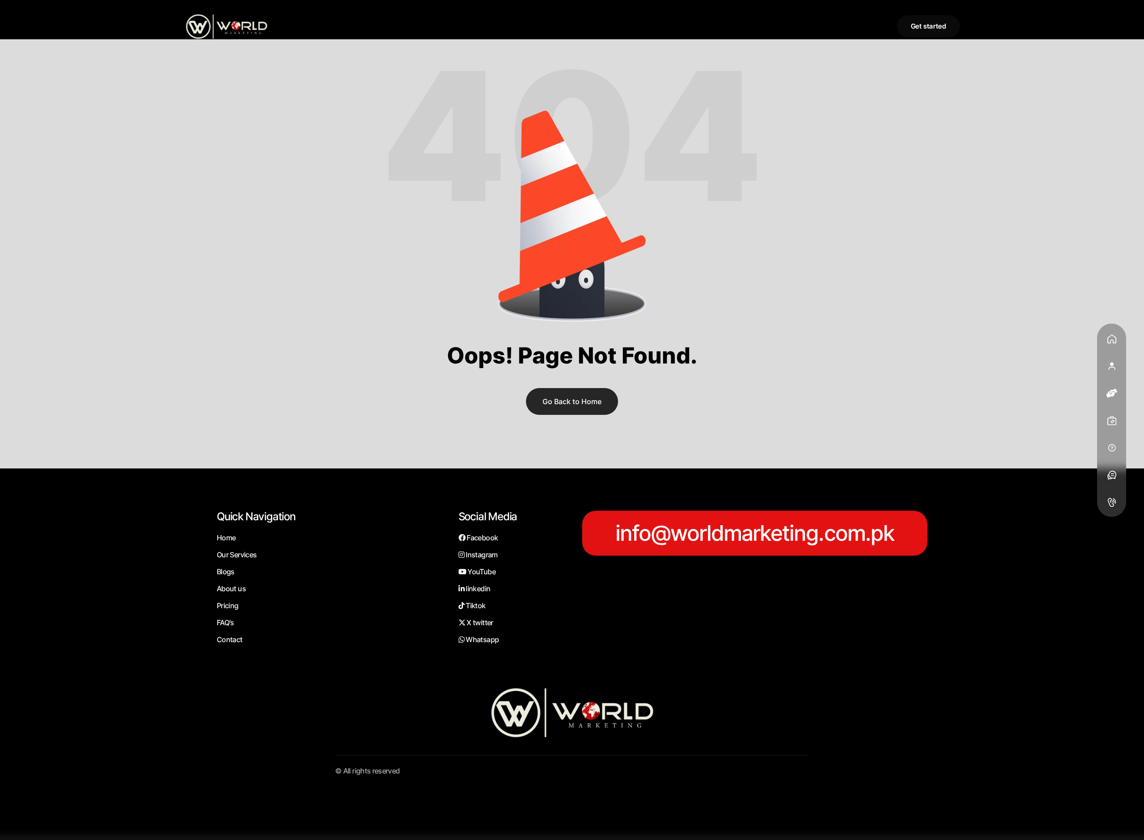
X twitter (479, 622)
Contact (230, 639)
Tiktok (475, 605)
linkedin (477, 588)
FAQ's (225, 622)
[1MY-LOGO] (227, 26)
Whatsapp (481, 639)
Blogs (226, 571)
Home (226, 537)
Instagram (481, 554)
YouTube (481, 571)
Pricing (228, 605)
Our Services (237, 554)
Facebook (481, 537)
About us (231, 588)
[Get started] (928, 26)
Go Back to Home (572, 401)
